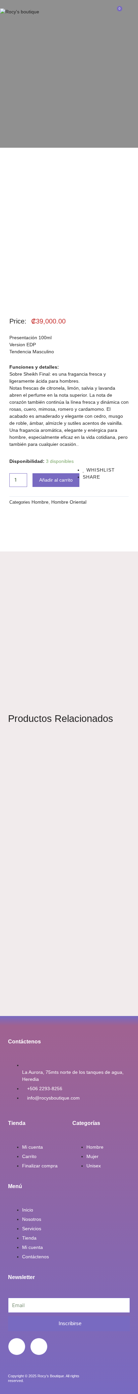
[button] (69, 11)
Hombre (40, 502)
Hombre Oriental (68, 502)
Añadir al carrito (56, 480)
